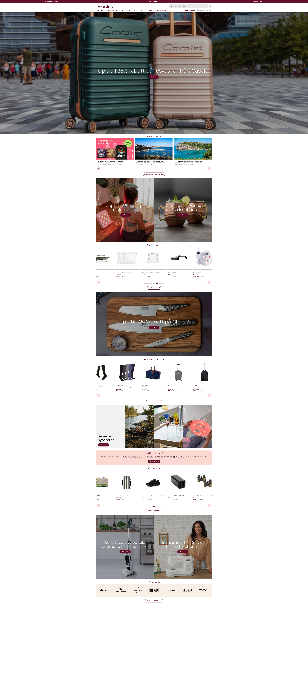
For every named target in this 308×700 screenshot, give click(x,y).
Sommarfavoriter (161, 10)
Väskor (142, 10)
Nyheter (100, 10)
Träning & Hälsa (132, 10)
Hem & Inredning (112, 10)
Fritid (122, 10)
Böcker (150, 10)
